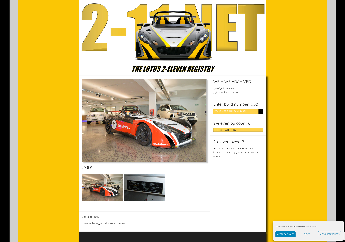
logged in (101, 223)
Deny (307, 234)
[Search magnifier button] (260, 111)
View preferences (329, 234)
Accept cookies (285, 234)
